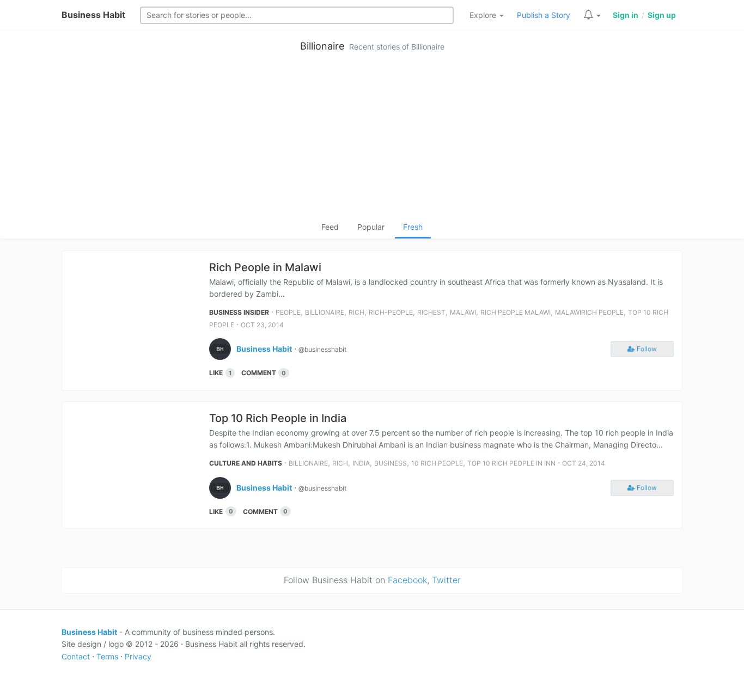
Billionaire (322, 46)
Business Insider (239, 312)
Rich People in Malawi (265, 267)
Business (390, 463)
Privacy (138, 656)
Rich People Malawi (515, 312)
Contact (76, 656)
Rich (356, 312)
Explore (483, 15)
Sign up (662, 15)
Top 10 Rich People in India (277, 418)
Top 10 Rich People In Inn (511, 463)
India (361, 463)
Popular (371, 226)
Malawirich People (589, 312)
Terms (107, 656)
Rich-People (391, 312)
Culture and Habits (245, 463)
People (288, 312)
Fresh (413, 226)
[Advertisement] (372, 139)
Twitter (446, 579)
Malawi (463, 312)
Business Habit (93, 14)
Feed (330, 226)
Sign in (625, 15)
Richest (431, 312)
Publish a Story (543, 15)
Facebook (407, 579)
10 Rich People (437, 463)
